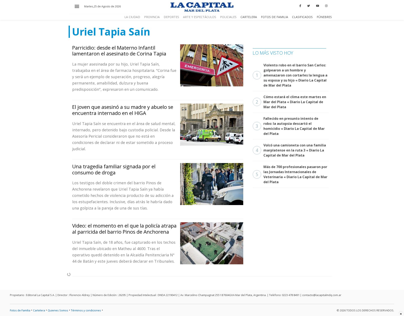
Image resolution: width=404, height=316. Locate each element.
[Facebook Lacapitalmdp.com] (300, 6)
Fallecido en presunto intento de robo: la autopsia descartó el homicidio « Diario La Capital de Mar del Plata (290, 126)
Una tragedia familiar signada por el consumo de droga (113, 169)
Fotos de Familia (274, 17)
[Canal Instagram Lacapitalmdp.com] (326, 6)
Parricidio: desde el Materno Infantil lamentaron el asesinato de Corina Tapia (119, 50)
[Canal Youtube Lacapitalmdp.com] (317, 6)
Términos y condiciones (86, 310)
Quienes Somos (58, 310)
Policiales (228, 17)
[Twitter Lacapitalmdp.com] (308, 6)
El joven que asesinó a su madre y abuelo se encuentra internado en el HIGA (122, 109)
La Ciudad (132, 17)
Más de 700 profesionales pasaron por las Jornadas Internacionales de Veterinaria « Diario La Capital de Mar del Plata (291, 174)
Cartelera (249, 17)
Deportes (171, 17)
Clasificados (302, 17)
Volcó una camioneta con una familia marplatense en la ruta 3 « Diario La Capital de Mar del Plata (291, 150)
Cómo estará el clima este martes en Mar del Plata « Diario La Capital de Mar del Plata (291, 102)
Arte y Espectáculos (199, 17)
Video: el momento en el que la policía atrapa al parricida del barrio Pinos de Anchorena (124, 228)
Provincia (152, 17)
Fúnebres (324, 17)
